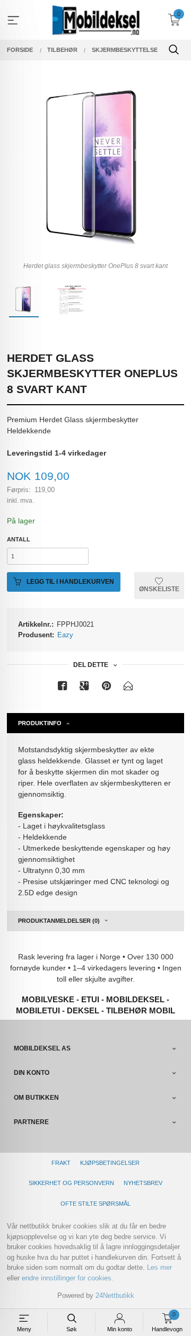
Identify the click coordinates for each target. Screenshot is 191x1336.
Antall (18, 539)
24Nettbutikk (115, 1295)
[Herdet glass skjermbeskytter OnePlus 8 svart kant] (95, 169)
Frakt (61, 1163)
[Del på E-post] (128, 688)
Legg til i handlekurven (69, 581)
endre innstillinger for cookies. (68, 1278)
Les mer (159, 1267)
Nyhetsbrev (143, 1183)
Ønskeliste (159, 589)
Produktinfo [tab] (40, 723)
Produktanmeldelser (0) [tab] (59, 921)
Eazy (65, 635)
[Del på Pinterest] (106, 688)
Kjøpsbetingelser (110, 1163)
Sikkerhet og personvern (71, 1183)
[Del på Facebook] (62, 688)
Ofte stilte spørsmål (95, 1203)
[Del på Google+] (84, 688)
